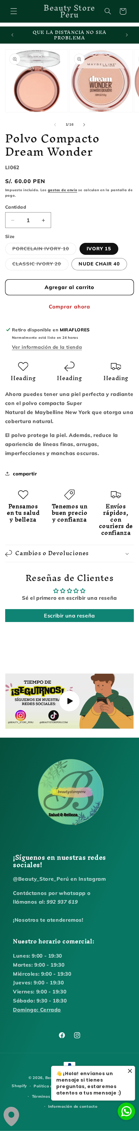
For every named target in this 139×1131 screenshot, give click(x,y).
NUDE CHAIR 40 (99, 264)
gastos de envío (62, 190)
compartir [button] (25, 474)
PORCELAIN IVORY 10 (44, 250)
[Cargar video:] (69, 701)
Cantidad (15, 207)
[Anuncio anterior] (12, 35)
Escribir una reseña (69, 615)
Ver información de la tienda (47, 347)
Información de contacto (73, 1106)
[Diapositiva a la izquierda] (55, 125)
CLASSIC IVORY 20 (40, 265)
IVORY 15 (99, 248)
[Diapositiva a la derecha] (84, 125)
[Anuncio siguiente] (127, 35)
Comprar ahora (69, 306)
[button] (13, 11)
